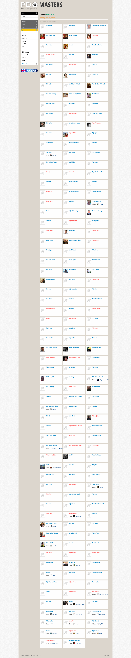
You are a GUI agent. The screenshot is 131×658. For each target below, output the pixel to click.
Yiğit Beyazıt (72, 152)
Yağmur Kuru (49, 513)
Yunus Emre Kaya (50, 474)
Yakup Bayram (72, 74)
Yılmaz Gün (95, 338)
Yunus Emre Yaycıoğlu (97, 299)
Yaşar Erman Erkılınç (74, 142)
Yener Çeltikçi (49, 45)
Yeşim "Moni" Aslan (96, 123)
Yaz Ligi (23, 30)
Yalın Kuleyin (72, 279)
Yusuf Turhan (49, 484)
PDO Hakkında (25, 52)
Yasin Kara (71, 45)
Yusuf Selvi (48, 601)
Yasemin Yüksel (72, 484)
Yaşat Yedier (72, 25)
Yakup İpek (94, 465)
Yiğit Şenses (72, 611)
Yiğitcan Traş (95, 74)
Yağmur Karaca (72, 631)
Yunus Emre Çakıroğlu (74, 191)
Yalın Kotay (48, 572)
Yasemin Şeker (49, 230)
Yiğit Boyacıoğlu (73, 289)
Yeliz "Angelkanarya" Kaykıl (75, 445)
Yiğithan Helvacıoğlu (97, 572)
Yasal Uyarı (106, 655)
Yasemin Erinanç (73, 113)
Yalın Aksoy (71, 465)
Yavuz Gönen (72, 328)
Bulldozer (101, 487)
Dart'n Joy (101, 204)
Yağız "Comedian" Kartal (51, 582)
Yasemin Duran (72, 592)
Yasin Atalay (49, 299)
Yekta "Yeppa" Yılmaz (50, 35)
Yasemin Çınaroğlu (50, 55)
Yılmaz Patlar (72, 230)
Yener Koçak (72, 562)
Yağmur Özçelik (95, 552)
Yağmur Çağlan (95, 279)
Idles (53, 575)
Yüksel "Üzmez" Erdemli (97, 377)
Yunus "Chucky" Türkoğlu (74, 640)
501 (24, 16)
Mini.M (23, 24)
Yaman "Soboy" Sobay (74, 347)
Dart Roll (54, 155)
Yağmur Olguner (73, 221)
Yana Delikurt (95, 592)
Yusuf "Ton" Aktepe (96, 543)
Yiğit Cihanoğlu (95, 621)
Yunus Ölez (94, 406)
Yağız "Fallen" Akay (73, 211)
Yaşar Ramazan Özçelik (74, 494)
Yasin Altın (71, 543)
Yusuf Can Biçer (96, 474)
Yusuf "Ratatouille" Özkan (75, 240)
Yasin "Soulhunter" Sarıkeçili (98, 84)
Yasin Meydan (95, 582)
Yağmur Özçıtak (96, 230)
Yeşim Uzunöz (72, 386)
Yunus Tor (48, 631)
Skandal (77, 634)
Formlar (23, 57)
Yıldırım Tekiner (49, 621)
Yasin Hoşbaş (95, 601)
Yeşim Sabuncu (95, 445)
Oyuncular (24, 38)
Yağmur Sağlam (72, 552)
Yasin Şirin (94, 513)
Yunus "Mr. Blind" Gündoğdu (52, 533)
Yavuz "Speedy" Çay (96, 201)
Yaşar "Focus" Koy (50, 386)
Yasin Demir (95, 55)
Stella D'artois (79, 614)
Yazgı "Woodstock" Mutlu (74, 357)
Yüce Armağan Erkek (50, 279)
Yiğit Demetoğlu (49, 465)
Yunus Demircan (49, 562)
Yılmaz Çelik (48, 152)
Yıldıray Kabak (95, 221)
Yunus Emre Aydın (73, 533)
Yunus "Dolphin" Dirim (97, 426)
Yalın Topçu (95, 250)
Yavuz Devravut (95, 396)
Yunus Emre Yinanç (50, 103)
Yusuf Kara (71, 299)
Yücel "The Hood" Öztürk (51, 523)
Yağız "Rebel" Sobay (96, 347)
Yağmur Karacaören (50, 357)
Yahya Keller (72, 367)
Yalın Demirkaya (49, 611)
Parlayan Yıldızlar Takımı (104, 380)
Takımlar (23, 35)
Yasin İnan (94, 181)
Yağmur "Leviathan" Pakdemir (99, 25)
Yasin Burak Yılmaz (50, 260)
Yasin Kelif (48, 84)
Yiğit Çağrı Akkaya (50, 367)
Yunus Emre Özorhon (97, 45)
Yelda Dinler (48, 552)
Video (22, 46)
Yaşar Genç (48, 289)
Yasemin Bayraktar (50, 640)
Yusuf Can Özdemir (96, 611)
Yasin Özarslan (49, 338)
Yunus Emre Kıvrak (96, 191)
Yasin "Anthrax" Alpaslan (51, 162)
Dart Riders (78, 643)
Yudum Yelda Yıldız (50, 308)
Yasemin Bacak (72, 172)
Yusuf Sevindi (72, 455)
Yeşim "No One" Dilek (51, 455)
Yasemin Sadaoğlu (96, 308)
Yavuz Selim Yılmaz (73, 181)
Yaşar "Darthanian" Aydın (98, 172)
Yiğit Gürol (94, 289)
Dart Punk (54, 614)
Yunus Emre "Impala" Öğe (75, 94)
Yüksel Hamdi (49, 328)
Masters (23, 13)
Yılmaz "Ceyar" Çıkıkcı (51, 435)
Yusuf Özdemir (72, 250)
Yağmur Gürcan (72, 582)
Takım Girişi (24, 64)
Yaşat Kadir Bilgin (96, 435)
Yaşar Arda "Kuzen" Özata (52, 406)
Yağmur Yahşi (95, 240)
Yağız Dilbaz (72, 504)
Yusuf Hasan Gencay (97, 211)
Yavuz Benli (71, 308)
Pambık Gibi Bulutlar (103, 594)
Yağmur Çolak (95, 416)
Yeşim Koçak (49, 191)
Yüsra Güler (71, 621)
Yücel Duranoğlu (49, 113)
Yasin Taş (71, 601)
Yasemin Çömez (72, 64)
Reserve (23, 22)
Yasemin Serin (49, 201)
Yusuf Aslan (48, 74)
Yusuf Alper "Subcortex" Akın (75, 396)
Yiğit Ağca (48, 426)
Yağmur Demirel (73, 513)
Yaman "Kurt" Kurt (73, 35)
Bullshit (54, 526)
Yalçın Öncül (72, 416)
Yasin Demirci (49, 504)
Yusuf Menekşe (72, 269)
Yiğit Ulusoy (95, 318)
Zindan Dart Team (56, 468)
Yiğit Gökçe (48, 221)
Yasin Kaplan (49, 123)
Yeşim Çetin (72, 435)
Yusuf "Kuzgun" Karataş (51, 445)
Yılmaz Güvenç (95, 269)
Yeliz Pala (48, 318)
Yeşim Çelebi (49, 172)
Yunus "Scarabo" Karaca (74, 123)
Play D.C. (54, 624)
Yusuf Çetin (71, 201)
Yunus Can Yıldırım (96, 455)
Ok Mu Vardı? (55, 643)
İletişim (23, 60)
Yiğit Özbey (95, 367)
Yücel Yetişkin (95, 94)
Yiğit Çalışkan (72, 474)
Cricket (24, 19)
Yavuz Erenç (48, 181)
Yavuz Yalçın (48, 250)
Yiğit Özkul (94, 494)
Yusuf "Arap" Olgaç (96, 562)
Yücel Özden (72, 103)
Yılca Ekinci (71, 523)
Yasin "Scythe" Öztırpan (51, 347)
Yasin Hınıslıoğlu (96, 152)
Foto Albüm (24, 44)
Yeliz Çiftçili (48, 494)
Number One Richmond (57, 448)
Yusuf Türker (72, 162)
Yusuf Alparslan (49, 64)
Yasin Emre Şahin (73, 406)
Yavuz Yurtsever (96, 260)
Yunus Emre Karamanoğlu (98, 504)
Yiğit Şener (71, 55)
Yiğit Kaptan (72, 338)
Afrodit (54, 546)
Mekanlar (23, 41)
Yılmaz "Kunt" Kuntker (97, 113)
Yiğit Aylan (94, 133)
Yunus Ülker (95, 103)
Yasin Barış (94, 142)
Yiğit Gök (48, 592)
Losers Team (102, 614)
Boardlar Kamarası (80, 604)
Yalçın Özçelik (72, 260)
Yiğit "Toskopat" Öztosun (51, 377)
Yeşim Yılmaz (95, 35)
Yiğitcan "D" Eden (50, 543)
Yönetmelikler (25, 55)
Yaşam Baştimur (49, 142)
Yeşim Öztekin (72, 133)
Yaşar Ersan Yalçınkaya (51, 94)
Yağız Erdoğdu (95, 484)
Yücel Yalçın (72, 377)
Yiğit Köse (48, 396)
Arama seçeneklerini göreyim (47, 18)
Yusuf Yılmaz (49, 269)
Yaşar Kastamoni (96, 357)
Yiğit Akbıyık (72, 572)
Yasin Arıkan (95, 523)
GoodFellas (78, 516)
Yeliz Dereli (95, 328)
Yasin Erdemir (49, 133)
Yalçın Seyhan (49, 25)
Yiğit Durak (94, 162)
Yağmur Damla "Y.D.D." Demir (75, 426)
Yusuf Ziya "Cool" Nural (74, 84)
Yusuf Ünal (94, 64)
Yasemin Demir (72, 318)
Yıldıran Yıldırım (96, 386)
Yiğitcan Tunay (95, 533)
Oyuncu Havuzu (50, 14)
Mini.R (23, 27)
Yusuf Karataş (49, 211)
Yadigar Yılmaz (49, 240)
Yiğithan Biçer (95, 631)
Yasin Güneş (48, 416)
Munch (54, 409)
